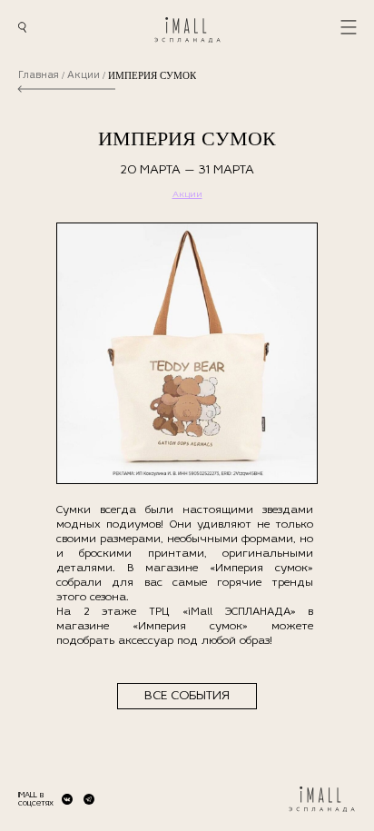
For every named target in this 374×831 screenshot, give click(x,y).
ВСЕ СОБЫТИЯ (187, 696)
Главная (38, 76)
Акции (83, 76)
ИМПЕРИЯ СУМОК (152, 76)
